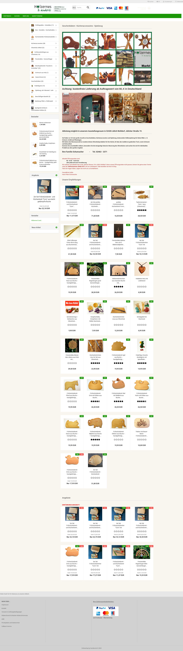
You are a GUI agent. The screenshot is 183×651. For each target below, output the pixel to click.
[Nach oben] (177, 647)
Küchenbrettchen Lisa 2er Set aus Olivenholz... (95, 357)
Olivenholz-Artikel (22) (37, 47)
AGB (3, 619)
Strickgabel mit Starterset (142, 318)
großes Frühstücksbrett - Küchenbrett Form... (118, 204)
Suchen (16, 16)
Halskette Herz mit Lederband (142, 280)
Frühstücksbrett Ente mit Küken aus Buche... (95, 395)
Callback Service (7, 626)
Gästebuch (7, 16)
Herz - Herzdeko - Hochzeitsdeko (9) (43, 31)
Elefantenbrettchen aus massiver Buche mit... (118, 281)
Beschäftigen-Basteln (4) (42, 96)
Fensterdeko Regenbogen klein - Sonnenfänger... (142, 564)
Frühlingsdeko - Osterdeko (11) (44, 25)
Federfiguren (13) (39, 86)
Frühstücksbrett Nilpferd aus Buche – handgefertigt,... (95, 434)
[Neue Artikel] (56, 227)
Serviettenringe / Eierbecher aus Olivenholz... (72, 319)
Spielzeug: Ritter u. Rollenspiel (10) (42, 102)
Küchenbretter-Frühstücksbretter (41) (43, 38)
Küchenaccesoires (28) (38, 43)
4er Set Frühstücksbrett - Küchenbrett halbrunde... (95, 472)
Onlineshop (85, 648)
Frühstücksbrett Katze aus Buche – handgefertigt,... (72, 434)
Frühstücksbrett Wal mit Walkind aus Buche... (118, 395)
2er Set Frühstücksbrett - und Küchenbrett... (72, 525)
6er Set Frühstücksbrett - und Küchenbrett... (95, 525)
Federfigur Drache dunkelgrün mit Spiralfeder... (142, 357)
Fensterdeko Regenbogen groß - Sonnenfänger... (95, 281)
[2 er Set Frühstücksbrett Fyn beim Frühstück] (44, 186)
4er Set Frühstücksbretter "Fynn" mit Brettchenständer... (141, 243)
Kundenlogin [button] (168, 1)
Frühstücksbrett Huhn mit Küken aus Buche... (141, 395)
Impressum (5, 605)
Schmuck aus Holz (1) (42, 72)
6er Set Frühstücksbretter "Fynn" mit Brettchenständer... (95, 564)
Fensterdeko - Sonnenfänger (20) (41, 60)
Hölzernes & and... (36, 220)
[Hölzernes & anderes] (50, 8)
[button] (158, 1)
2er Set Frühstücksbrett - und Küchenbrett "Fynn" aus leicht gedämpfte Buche (44, 199)
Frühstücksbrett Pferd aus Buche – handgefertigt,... (72, 395)
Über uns (26, 16)
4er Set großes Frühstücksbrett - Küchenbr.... (95, 204)
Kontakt (4, 608)
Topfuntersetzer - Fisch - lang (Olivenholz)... (141, 204)
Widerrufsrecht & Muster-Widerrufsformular (15, 615)
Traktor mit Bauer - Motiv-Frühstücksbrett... (142, 434)
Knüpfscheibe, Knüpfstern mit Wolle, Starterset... (95, 319)
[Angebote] (56, 175)
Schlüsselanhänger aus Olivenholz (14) (40, 53)
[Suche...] (88, 7)
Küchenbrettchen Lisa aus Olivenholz (118, 318)
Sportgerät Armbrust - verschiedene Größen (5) (39, 109)
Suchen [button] (151, 1)
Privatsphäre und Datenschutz (11, 622)
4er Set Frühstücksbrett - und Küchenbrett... (95, 242)
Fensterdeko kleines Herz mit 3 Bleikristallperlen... (118, 242)
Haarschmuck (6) (40, 77)
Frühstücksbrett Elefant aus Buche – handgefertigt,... (118, 434)
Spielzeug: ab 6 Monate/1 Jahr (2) (42, 91)
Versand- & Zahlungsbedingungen (12, 612)
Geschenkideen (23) (37, 81)
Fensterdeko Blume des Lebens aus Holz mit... (72, 357)
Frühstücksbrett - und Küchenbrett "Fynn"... (72, 204)
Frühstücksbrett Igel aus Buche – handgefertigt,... (118, 357)
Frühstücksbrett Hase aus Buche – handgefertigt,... (72, 281)
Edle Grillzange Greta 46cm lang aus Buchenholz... (72, 242)
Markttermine (37, 16)
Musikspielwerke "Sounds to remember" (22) (41, 67)
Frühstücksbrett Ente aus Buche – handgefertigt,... (72, 472)
